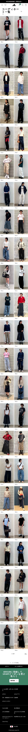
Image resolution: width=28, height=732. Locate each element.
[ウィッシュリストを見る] (5, 5)
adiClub (4, 694)
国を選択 (16, 726)
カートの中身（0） (19, 666)
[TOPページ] (14, 5)
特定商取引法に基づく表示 (20, 716)
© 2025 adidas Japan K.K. (14, 730)
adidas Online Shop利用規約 (19, 712)
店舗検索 (16, 697)
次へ (26, 653)
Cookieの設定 (5, 708)
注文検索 (16, 689)
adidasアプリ (17, 694)
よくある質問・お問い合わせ (8, 690)
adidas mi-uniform (6, 701)
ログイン (7, 666)
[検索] (22, 5)
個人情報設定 (17, 708)
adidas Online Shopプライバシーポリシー (7, 717)
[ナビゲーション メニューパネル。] (2, 5)
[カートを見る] (25, 5)
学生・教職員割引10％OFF (8, 697)
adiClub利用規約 (5, 711)
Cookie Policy (5, 721)
